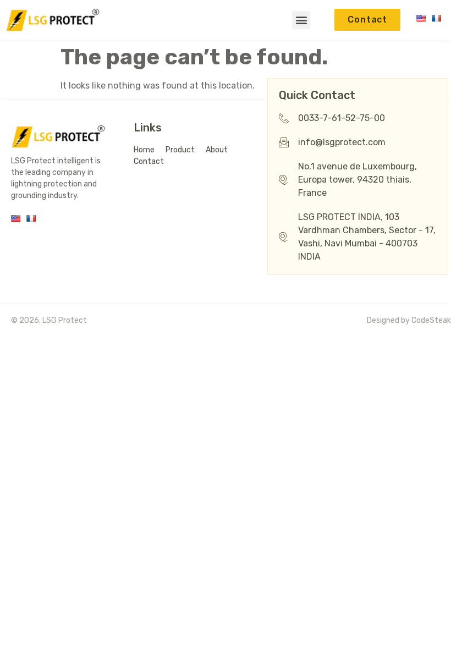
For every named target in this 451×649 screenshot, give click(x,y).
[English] (421, 18)
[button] (301, 20)
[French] (436, 18)
